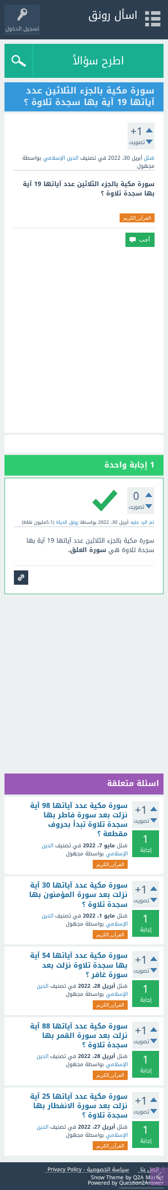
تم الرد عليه (142, 522)
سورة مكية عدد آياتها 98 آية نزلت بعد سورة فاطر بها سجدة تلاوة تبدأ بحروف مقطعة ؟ (79, 820)
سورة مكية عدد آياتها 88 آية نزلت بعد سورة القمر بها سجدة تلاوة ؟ (79, 1036)
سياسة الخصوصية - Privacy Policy (88, 1170)
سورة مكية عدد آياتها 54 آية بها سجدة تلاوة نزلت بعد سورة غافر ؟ (79, 965)
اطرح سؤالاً (98, 61)
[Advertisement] (84, 340)
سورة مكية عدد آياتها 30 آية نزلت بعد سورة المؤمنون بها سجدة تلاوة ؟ (78, 895)
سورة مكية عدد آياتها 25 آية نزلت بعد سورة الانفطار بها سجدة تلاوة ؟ (79, 1106)
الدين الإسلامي (60, 158)
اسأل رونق (113, 15)
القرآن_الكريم (137, 218)
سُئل (149, 158)
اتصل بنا (149, 1170)
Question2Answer (141, 1183)
